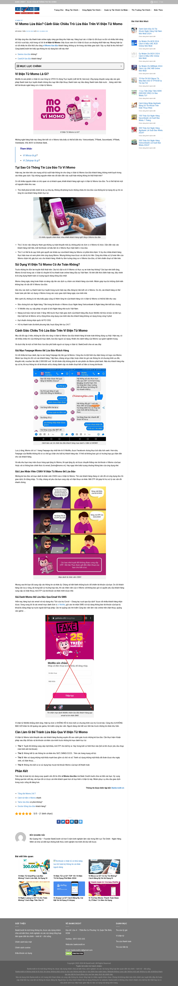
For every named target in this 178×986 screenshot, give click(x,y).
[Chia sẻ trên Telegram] (81, 822)
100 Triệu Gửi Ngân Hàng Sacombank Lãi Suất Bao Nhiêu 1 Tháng (149, 118)
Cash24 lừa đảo (24, 58)
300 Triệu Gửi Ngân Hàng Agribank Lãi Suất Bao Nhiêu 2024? (151, 130)
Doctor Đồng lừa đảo (26, 806)
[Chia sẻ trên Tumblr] (76, 822)
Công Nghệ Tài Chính (91, 10)
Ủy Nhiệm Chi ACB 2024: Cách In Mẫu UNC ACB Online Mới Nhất (149, 43)
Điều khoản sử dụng (23, 953)
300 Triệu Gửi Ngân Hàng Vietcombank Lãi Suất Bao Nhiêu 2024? (150, 142)
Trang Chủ (58, 10)
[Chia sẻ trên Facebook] (59, 822)
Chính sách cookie (22, 947)
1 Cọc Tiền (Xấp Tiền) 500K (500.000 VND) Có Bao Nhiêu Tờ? (150, 93)
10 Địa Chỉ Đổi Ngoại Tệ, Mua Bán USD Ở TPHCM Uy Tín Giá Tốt (150, 80)
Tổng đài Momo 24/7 (27, 793)
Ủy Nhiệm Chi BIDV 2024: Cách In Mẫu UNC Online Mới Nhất (149, 56)
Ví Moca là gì (29, 155)
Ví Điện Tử (19, 20)
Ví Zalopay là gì (31, 160)
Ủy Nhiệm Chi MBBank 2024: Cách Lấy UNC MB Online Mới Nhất (151, 68)
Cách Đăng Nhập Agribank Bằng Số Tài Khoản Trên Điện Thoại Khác (150, 105)
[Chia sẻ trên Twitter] (63, 822)
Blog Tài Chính (72, 10)
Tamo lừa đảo (23, 802)
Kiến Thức (158, 10)
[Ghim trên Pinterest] (67, 822)
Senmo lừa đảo (24, 54)
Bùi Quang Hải (42, 31)
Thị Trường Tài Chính (141, 10)
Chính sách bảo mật (23, 942)
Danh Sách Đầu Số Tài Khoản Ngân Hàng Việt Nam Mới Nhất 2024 (150, 31)
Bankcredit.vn (118, 788)
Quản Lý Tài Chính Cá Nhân (116, 10)
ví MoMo (61, 604)
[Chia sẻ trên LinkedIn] (72, 822)
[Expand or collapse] (121, 66)
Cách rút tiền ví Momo (27, 798)
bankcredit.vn (79, 944)
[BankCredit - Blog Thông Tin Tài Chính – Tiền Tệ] (27, 10)
